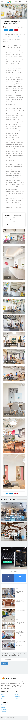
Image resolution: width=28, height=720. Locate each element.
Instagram (3, 709)
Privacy (3, 696)
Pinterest (3, 711)
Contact (3, 699)
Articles (17, 699)
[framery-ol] (14, 558)
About (2, 694)
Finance (14, 27)
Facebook (3, 705)
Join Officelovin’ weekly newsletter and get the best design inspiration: (13, 654)
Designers (17, 696)
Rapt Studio (18, 37)
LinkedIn (3, 707)
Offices (16, 694)
